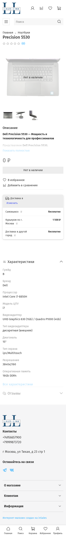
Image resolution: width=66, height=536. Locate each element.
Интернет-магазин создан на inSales (25, 517)
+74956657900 (12, 437)
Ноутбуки (24, 32)
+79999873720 (12, 442)
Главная (8, 32)
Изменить (12, 203)
